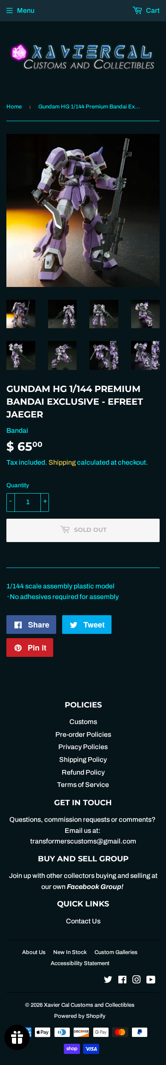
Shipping (62, 462)
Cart (152, 10)
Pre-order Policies (83, 734)
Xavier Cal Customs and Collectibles (89, 1005)
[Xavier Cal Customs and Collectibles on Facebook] (122, 980)
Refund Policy (83, 772)
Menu (25, 10)
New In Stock (70, 952)
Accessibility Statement (80, 963)
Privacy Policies (83, 746)
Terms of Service (83, 784)
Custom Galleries (115, 952)
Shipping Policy (83, 759)
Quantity (17, 485)
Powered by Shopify (80, 1016)
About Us (34, 952)
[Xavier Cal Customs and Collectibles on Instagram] (136, 980)
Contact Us (83, 921)
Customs (83, 721)
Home (14, 107)
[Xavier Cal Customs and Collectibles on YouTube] (150, 980)
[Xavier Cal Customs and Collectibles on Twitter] (108, 980)
